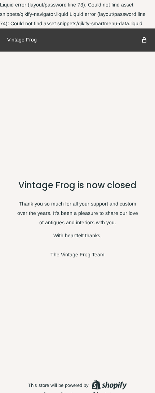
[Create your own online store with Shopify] (109, 385)
